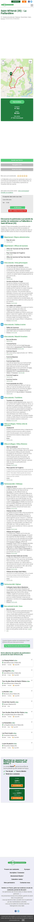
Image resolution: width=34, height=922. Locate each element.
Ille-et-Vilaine (24, 17)
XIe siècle (9, 492)
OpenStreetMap (24, 96)
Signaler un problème (7, 192)
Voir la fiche (17, 102)
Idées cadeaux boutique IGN (17, 211)
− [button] (3, 63)
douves (25, 543)
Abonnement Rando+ (17, 876)
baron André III (16, 500)
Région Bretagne (12, 348)
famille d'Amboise (20, 546)
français (24, 535)
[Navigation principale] (32, 5)
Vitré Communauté (18, 118)
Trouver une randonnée (11, 869)
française (27, 345)
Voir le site (9, 242)
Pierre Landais (19, 514)
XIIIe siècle (15, 502)
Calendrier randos (17, 879)
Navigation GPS (17, 165)
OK (23, 920)
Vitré (9, 488)
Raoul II (29, 550)
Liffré (28, 388)
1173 (18, 551)
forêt (22, 345)
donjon (11, 505)
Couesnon (9, 543)
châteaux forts (17, 535)
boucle (12, 541)
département (18, 347)
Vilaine (8, 495)
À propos (16, 1)
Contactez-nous (25, 882)
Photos (8, 277)
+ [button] (3, 61)
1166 (7, 548)
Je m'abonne (17, 785)
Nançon (18, 541)
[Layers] (30, 61)
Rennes (21, 390)
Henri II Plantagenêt (24, 548)
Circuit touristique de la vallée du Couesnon (18, 329)
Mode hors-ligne (17, 169)
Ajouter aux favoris (17, 160)
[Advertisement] (17, 39)
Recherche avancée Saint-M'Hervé (17, 646)
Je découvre (17, 207)
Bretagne (17, 17)
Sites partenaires (9, 882)
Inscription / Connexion (17, 872)
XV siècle (9, 514)
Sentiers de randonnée (9, 17)
